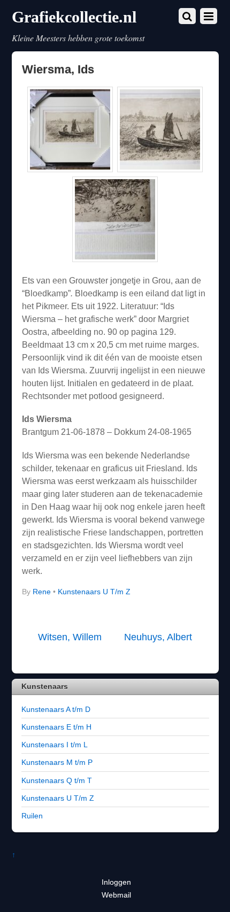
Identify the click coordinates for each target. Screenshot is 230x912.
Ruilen (32, 815)
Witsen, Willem (70, 637)
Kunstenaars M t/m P (57, 762)
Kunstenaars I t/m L (54, 744)
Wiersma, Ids (58, 69)
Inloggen (116, 882)
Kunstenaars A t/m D (55, 709)
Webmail (116, 895)
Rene (42, 592)
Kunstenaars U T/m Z (94, 592)
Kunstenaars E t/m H (56, 727)
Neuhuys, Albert (158, 637)
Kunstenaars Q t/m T (56, 780)
